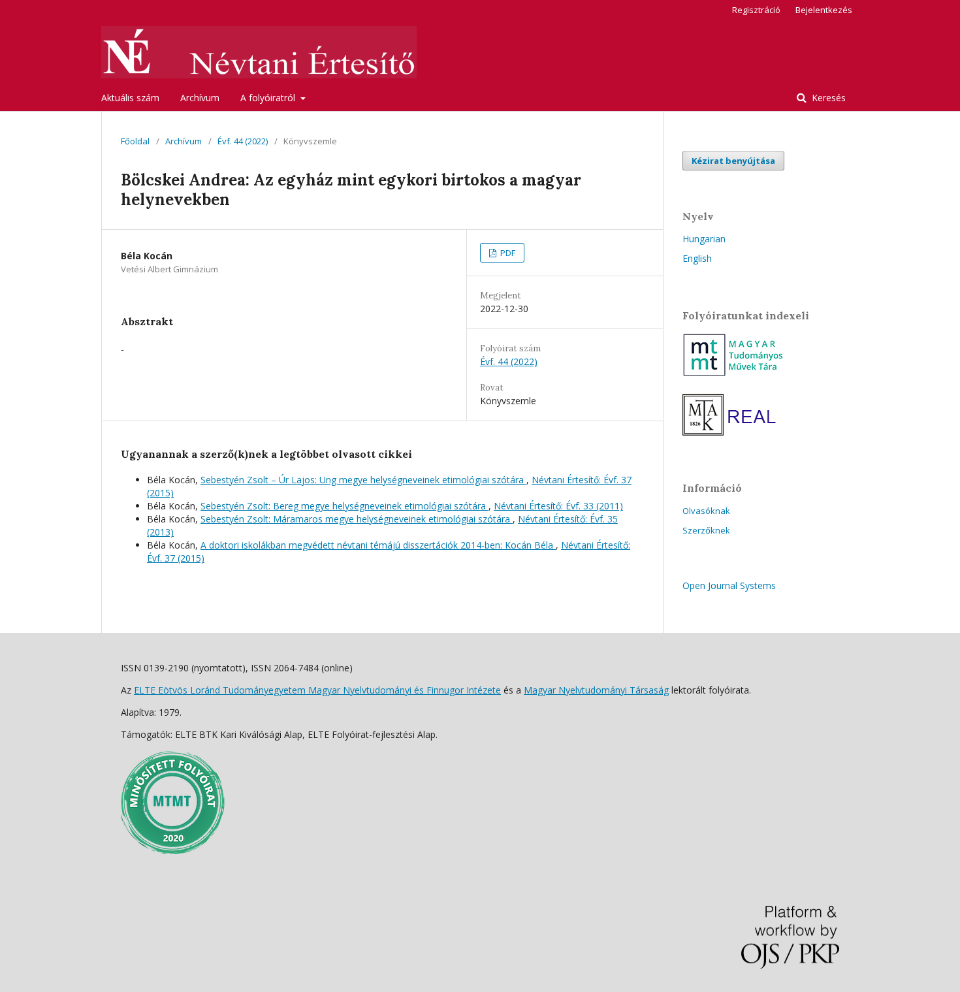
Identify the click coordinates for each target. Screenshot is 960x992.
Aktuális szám (130, 97)
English (697, 258)
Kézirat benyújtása (733, 161)
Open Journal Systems (729, 585)
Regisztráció (756, 10)
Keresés (827, 97)
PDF (506, 253)
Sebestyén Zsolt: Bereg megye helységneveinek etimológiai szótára (344, 506)
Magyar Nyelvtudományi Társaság (596, 690)
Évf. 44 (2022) (242, 141)
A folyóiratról (269, 97)
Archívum (199, 97)
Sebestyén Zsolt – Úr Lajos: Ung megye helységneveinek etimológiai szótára (363, 479)
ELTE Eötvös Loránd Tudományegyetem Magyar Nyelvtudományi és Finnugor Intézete (317, 690)
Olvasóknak (706, 511)
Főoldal (135, 141)
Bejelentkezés (823, 10)
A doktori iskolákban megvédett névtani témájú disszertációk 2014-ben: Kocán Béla (378, 545)
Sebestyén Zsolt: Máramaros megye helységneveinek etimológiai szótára (356, 519)
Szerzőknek (706, 530)
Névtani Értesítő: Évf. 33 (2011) (558, 506)
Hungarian (704, 238)
